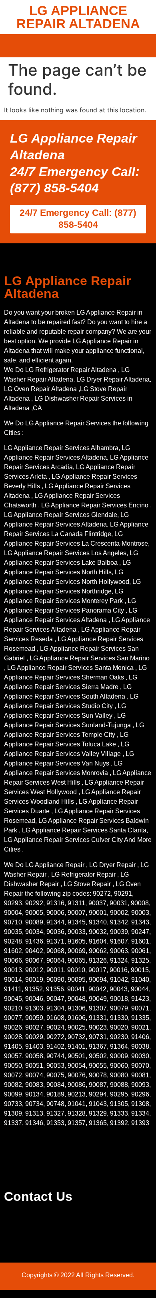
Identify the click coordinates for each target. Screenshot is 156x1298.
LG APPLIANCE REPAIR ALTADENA (78, 17)
